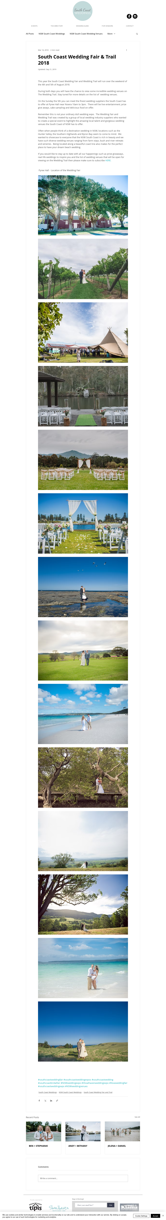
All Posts (30, 33)
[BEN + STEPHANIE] (43, 1131)
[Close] (163, 1216)
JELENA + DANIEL (117, 1145)
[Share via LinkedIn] (51, 1100)
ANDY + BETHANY (77, 1145)
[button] (82, 26)
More (110, 33)
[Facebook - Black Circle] (129, 16)
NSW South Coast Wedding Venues (86, 33)
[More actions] (126, 49)
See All (137, 1117)
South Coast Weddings (48, 1092)
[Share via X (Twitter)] (45, 1100)
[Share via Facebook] (39, 1100)
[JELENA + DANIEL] (122, 1131)
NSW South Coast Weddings (52, 33)
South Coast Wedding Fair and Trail (98, 1092)
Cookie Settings (141, 1216)
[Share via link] (57, 1100)
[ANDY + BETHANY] (83, 1131)
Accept (155, 1216)
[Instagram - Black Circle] (135, 16)
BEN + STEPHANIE (38, 1145)
